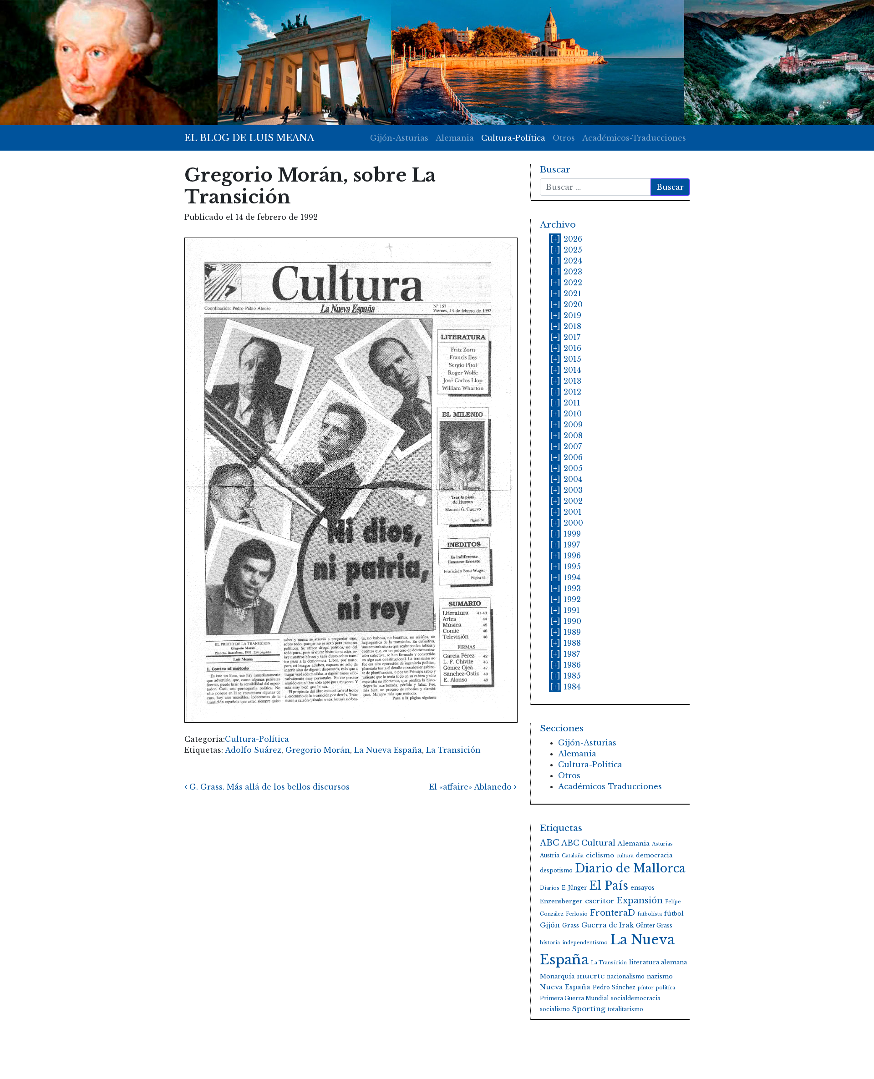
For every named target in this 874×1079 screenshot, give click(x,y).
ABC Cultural (588, 843)
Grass (570, 925)
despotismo (556, 870)
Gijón (550, 925)
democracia (654, 855)
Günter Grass (654, 925)
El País (608, 886)
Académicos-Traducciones (634, 137)
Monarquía (557, 976)
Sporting (588, 1008)
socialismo (555, 1009)
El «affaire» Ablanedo (471, 786)
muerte (591, 976)
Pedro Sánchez (614, 987)
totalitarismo (625, 1009)
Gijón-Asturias (399, 137)
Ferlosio (577, 914)
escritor (599, 901)
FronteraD (612, 913)
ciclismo (600, 855)
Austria (549, 855)
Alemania (455, 137)
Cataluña (573, 856)
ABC (549, 843)
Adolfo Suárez (253, 750)
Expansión (639, 900)
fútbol (674, 913)
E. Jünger (574, 887)
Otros (564, 137)
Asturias (662, 844)
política (665, 988)
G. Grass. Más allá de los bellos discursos (268, 786)
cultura (625, 856)
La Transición (453, 750)
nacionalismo (626, 976)
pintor (646, 988)
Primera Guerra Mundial (574, 998)
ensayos (642, 887)
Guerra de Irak (607, 925)
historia (550, 943)
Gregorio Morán (317, 750)
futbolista (649, 914)
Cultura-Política (513, 137)
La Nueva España (388, 750)
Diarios (549, 888)
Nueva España (565, 987)
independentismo (585, 943)
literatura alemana (658, 962)
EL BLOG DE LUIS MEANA (249, 137)
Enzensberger (561, 901)
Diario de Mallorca (630, 868)
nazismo (660, 976)
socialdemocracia (636, 998)
